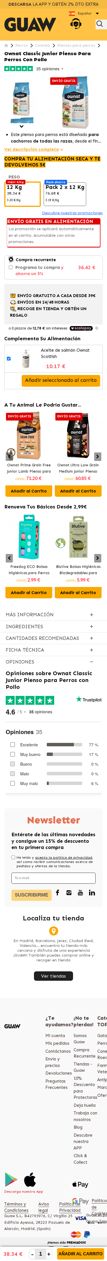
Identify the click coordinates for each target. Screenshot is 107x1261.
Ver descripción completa (31, 149)
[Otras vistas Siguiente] (21, 126)
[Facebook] (57, 892)
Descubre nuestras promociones (72, 213)
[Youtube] (80, 892)
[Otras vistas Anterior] (6, 78)
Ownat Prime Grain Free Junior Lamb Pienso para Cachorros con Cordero (29, 469)
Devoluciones (58, 1073)
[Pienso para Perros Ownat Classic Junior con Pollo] (21, 99)
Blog (78, 1127)
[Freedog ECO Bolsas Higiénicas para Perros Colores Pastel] (29, 537)
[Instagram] (69, 892)
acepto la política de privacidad (63, 858)
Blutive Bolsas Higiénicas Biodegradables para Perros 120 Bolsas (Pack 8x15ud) (78, 570)
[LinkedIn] (92, 892)
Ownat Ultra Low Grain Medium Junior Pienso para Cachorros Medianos (78, 469)
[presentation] (9, 456)
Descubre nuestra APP (83, 1142)
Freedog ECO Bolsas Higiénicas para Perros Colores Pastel (29, 570)
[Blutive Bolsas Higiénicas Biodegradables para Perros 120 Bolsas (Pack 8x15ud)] (78, 537)
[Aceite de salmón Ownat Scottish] (26, 359)
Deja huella (85, 1105)
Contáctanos (58, 1051)
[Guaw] (30, 24)
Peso (15, 177)
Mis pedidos (57, 1043)
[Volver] (6, 45)
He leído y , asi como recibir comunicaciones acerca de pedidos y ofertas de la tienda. (55, 862)
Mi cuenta (55, 1035)
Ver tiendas (53, 976)
